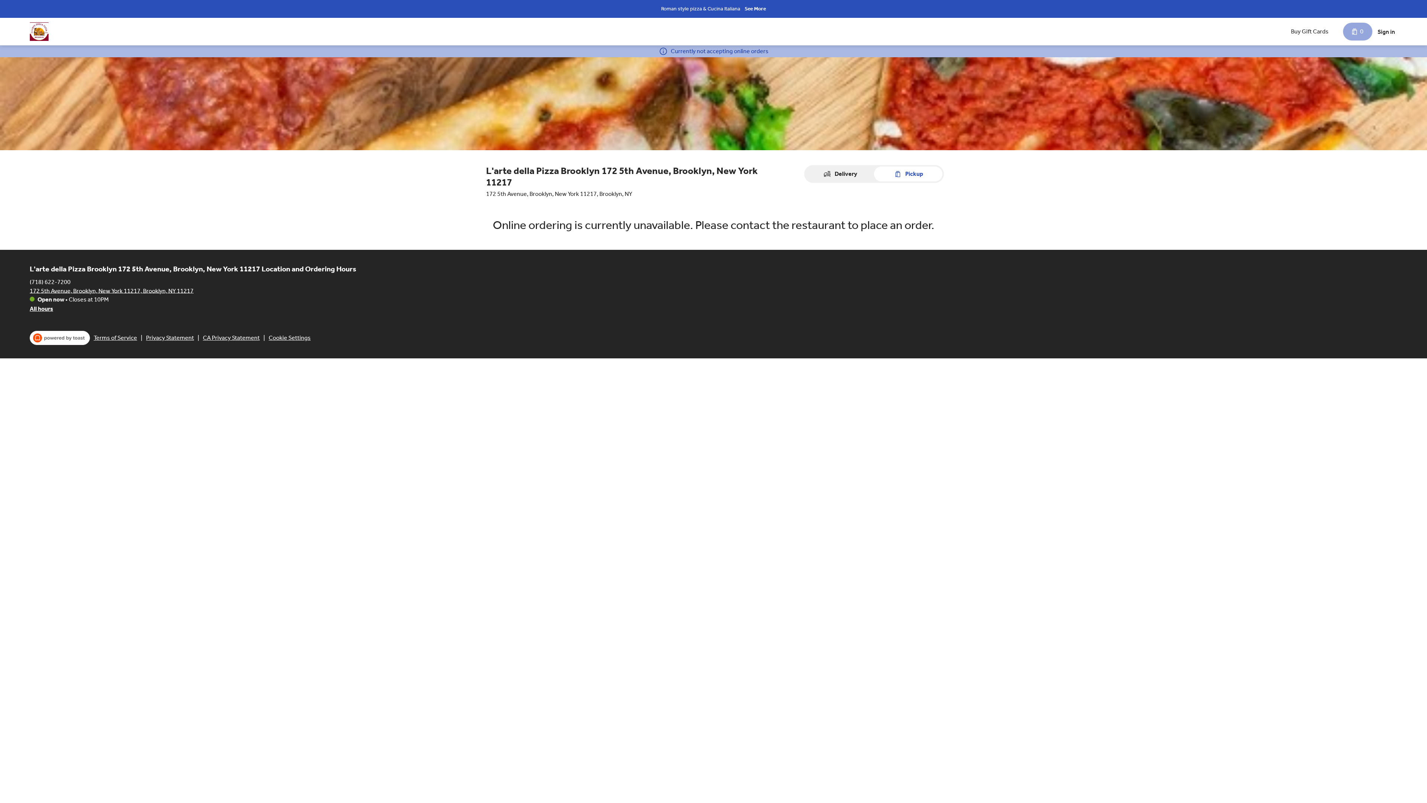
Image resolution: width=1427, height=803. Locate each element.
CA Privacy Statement (231, 337)
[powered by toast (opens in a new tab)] (60, 337)
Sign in (1386, 31)
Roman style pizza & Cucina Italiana (700, 9)
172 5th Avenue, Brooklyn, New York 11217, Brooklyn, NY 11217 (112, 290)
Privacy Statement (170, 337)
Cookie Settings (290, 337)
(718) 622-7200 (50, 281)
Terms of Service (115, 337)
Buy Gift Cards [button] (1310, 31)
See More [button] (755, 9)
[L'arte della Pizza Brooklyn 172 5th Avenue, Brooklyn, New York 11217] (39, 31)
